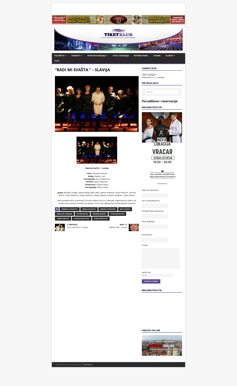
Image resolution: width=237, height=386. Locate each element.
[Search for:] (162, 92)
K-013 (56, 61)
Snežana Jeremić (99, 214)
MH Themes (88, 365)
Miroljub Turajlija (64, 214)
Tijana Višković (63, 218)
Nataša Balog (82, 214)
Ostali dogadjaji (121, 55)
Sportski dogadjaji (96, 55)
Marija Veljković (89, 209)
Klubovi (169, 55)
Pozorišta (59, 55)
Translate (160, 77)
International (141, 55)
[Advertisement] (118, 8)
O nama (157, 55)
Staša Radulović (117, 214)
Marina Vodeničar (108, 209)
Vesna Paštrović (101, 218)
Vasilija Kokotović (81, 218)
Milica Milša (125, 209)
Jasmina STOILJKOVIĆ (69, 209)
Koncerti (75, 55)
